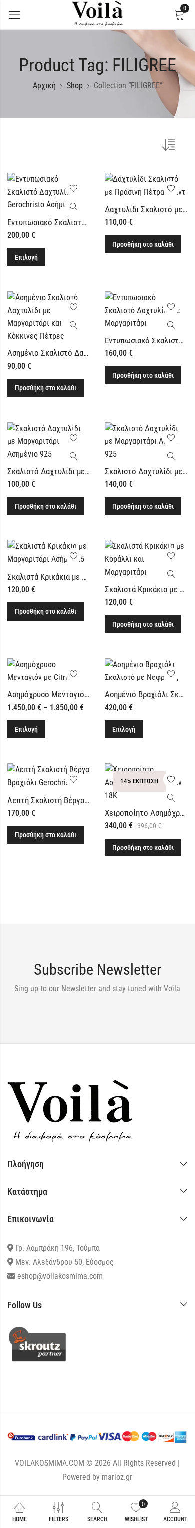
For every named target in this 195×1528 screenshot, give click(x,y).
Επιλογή (26, 257)
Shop (75, 85)
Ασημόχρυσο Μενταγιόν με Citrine (65, 694)
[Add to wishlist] (74, 189)
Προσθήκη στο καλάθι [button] (143, 244)
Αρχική (44, 85)
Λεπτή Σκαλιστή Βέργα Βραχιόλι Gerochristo (83, 800)
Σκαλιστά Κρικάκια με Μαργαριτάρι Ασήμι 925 (84, 577)
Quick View (74, 207)
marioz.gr (117, 1477)
